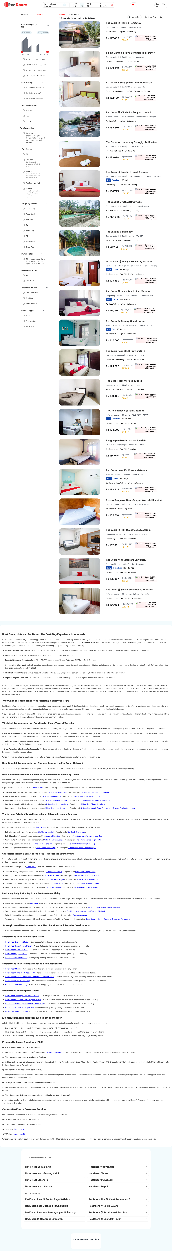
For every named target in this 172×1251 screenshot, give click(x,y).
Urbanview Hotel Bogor (51, 796)
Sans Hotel (31, 867)
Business (29, 110)
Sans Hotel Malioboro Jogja (87, 883)
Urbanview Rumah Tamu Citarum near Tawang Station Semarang (108, 808)
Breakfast (29, 298)
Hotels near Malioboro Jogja (16, 984)
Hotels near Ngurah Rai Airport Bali (19, 1007)
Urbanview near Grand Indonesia (95, 792)
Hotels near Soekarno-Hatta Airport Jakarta (23, 1000)
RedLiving (34, 903)
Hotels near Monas (13, 969)
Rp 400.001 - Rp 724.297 (36, 76)
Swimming (30, 230)
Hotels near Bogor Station (16, 954)
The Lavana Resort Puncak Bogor (82, 848)
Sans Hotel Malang (53, 887)
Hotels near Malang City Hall (17, 1011)
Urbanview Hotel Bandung (56, 800)
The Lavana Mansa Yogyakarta (88, 840)
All (27, 154)
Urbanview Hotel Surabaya (57, 804)
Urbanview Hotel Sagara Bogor (87, 796)
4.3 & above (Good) (33, 93)
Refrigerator (30, 241)
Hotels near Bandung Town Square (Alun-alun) (24, 1003)
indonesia (62, 14)
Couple (28, 121)
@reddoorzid (18, 1129)
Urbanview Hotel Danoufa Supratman (94, 800)
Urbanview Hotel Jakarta (58, 792)
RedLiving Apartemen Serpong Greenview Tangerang (107, 919)
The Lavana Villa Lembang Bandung (80, 844)
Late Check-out (32, 293)
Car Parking (30, 208)
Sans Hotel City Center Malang (86, 887)
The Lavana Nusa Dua (51, 836)
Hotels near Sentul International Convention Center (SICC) (29, 977)
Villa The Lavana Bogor (45, 848)
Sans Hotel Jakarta (54, 872)
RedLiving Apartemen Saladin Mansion (103, 907)
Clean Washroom (32, 247)
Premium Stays (31, 321)
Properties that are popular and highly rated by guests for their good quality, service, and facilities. (35, 137)
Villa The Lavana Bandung (41, 844)
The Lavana (41, 827)
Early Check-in (31, 304)
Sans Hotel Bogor (56, 879)
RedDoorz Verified (33, 183)
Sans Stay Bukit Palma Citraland (86, 875)
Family (28, 116)
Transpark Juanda (79, 915)
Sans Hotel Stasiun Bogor (87, 879)
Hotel (28, 315)
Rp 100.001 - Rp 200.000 (36, 65)
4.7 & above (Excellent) (35, 88)
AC (27, 236)
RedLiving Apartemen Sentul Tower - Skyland (85, 911)
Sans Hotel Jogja (56, 883)
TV (27, 225)
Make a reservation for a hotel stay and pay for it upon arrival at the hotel (35, 261)
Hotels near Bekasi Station (16, 957)
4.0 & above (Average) (34, 99)
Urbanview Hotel (37, 787)
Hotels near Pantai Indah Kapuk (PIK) (20, 973)
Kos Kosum (30, 326)
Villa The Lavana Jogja (53, 840)
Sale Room (30, 281)
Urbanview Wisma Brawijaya (93, 804)
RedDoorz (29, 160)
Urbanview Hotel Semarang (56, 808)
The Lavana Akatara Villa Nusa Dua (87, 836)
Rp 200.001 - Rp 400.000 (36, 70)
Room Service (31, 214)
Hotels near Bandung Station (17, 942)
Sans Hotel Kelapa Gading (86, 872)
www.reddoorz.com (53, 1052)
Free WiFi (29, 219)
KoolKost (29, 171)
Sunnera (29, 189)
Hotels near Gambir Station (16, 950)
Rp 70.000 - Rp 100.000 (35, 59)
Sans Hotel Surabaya (51, 875)
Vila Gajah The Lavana (76, 832)
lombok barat (74, 14)
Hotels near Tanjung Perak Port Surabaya (22, 996)
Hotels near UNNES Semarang (17, 981)
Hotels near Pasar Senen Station (18, 946)
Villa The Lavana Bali (45, 832)
